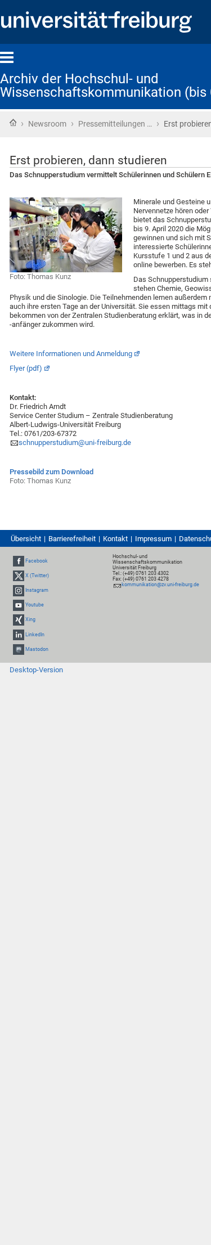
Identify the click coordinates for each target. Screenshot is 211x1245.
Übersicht (26, 538)
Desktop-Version (36, 670)
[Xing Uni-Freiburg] (18, 620)
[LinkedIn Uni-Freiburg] (18, 634)
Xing (30, 620)
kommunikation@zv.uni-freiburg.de (160, 584)
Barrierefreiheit (72, 538)
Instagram (36, 590)
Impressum (153, 538)
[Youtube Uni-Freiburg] (18, 605)
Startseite (13, 123)
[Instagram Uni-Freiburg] (18, 590)
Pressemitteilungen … (115, 123)
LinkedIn (34, 634)
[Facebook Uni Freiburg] (18, 561)
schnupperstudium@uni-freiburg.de (75, 442)
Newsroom (47, 123)
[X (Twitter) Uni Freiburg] (18, 575)
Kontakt (115, 538)
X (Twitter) (37, 575)
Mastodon (36, 649)
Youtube (34, 605)
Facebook (36, 561)
